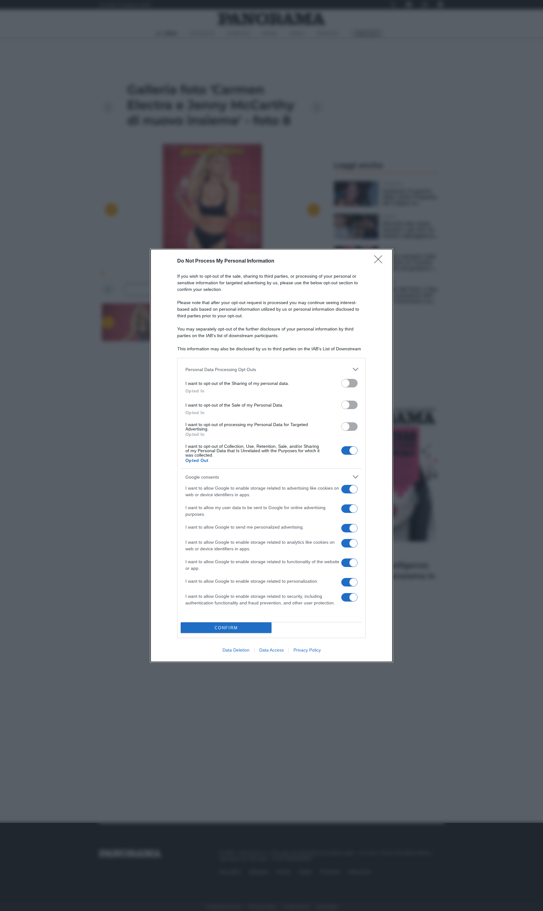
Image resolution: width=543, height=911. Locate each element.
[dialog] (271, 455)
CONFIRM (226, 627)
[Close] (380, 261)
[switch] (349, 383)
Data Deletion (236, 650)
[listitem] (271, 369)
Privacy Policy (307, 650)
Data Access (271, 650)
